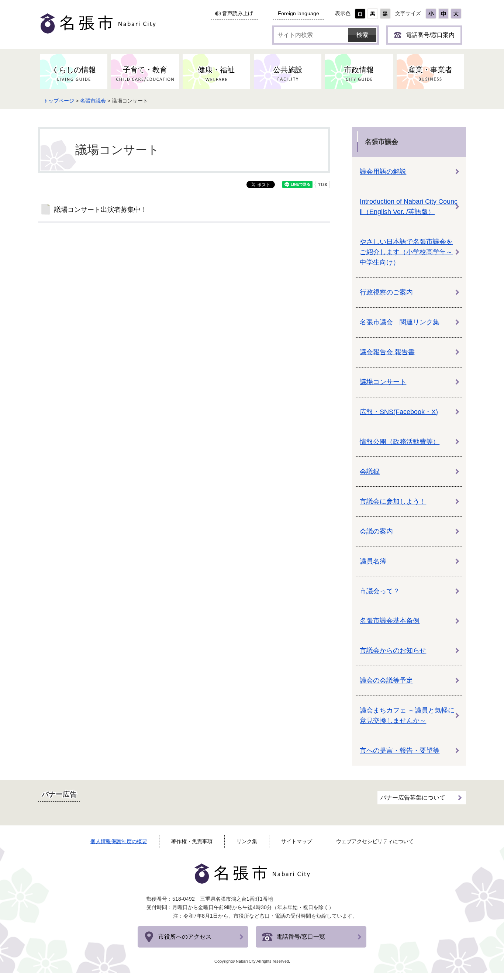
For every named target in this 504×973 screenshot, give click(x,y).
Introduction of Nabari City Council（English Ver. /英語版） (409, 206)
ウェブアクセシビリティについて (375, 841)
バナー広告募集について (412, 797)
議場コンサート (383, 382)
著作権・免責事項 (192, 841)
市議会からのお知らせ (393, 650)
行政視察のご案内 (386, 292)
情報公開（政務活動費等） (399, 441)
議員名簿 (373, 561)
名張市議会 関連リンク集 (399, 322)
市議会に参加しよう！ (393, 501)
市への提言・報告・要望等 (399, 750)
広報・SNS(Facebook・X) (399, 411)
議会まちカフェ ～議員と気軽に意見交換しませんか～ (407, 715)
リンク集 (247, 841)
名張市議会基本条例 (390, 620)
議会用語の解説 (383, 171)
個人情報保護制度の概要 (118, 841)
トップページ (58, 101)
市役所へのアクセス (184, 937)
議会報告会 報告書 (387, 352)
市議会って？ (380, 591)
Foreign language (298, 13)
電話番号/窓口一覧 (300, 937)
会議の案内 (376, 531)
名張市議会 (93, 101)
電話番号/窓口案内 (430, 35)
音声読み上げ (237, 13)
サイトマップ (296, 841)
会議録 (370, 471)
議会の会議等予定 (386, 680)
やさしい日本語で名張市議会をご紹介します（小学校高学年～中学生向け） (406, 252)
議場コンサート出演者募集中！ (100, 209)
